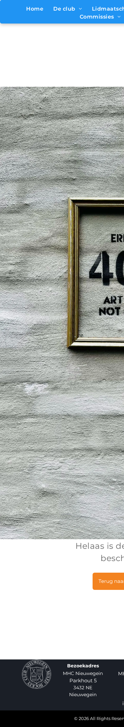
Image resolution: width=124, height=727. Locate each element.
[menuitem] (34, 9)
